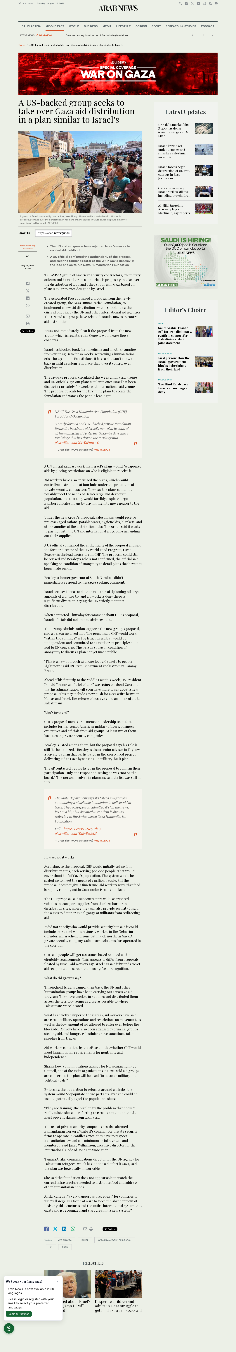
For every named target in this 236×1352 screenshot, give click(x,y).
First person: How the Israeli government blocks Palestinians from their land (174, 363)
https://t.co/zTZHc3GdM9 (82, 829)
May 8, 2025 (102, 449)
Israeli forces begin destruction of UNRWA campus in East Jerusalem (174, 172)
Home (21, 44)
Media (107, 26)
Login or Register (19, 1313)
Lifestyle (123, 26)
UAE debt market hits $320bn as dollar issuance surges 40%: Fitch (173, 130)
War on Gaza (65, 1240)
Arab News (27, 3)
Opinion (141, 26)
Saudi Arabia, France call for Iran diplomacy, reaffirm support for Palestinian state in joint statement (175, 335)
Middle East (55, 26)
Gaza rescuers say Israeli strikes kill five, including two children (174, 192)
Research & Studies (181, 26)
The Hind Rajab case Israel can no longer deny (173, 388)
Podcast (207, 26)
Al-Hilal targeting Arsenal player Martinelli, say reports (92, 35)
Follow (29, 330)
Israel (84, 1240)
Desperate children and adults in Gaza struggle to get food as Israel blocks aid (118, 1306)
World (74, 26)
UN (51, 1247)
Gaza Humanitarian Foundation (114, 1240)
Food (65, 1247)
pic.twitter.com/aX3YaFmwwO (77, 442)
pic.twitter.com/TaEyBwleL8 (75, 833)
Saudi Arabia (31, 26)
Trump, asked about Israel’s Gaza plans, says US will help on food (67, 1306)
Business (91, 26)
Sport (156, 26)
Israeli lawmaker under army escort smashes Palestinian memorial (173, 151)
